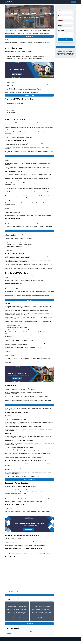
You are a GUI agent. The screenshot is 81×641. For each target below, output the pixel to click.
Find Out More (29, 155)
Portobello (19, 591)
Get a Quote (28, 20)
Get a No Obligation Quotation (29, 479)
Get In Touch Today (29, 36)
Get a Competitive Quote (29, 95)
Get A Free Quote (29, 623)
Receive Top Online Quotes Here (29, 594)
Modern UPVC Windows (11, 30)
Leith (16, 591)
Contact (73, 1)
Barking (23, 591)
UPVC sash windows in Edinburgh (29, 195)
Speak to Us (29, 405)
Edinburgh (13, 591)
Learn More (29, 300)
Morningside (7, 591)
